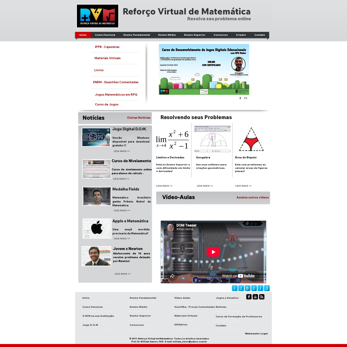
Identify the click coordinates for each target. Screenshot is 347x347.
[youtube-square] (255, 296)
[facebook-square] (249, 296)
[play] (241, 98)
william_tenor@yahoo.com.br (190, 341)
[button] (204, 76)
